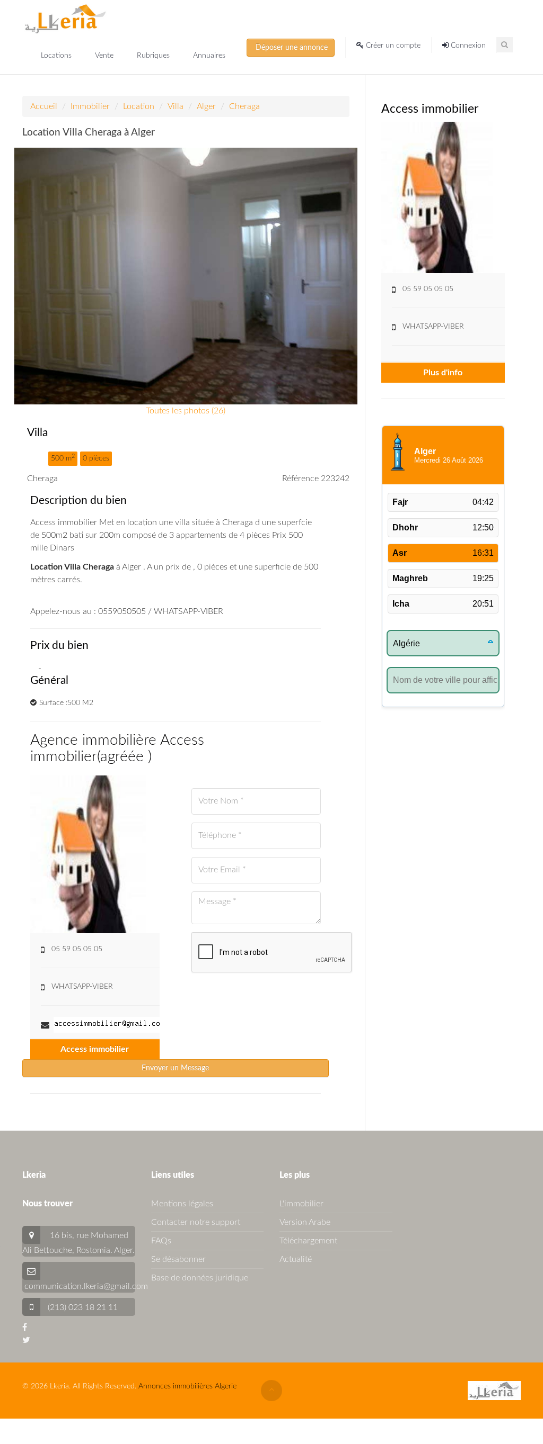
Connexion (467, 45)
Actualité (295, 1259)
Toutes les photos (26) (185, 411)
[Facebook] (24, 1327)
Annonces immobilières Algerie (187, 1386)
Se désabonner (178, 1259)
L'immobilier (301, 1203)
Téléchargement (308, 1241)
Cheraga (244, 106)
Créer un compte (392, 45)
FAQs (161, 1241)
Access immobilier (94, 1049)
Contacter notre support (195, 1222)
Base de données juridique (199, 1278)
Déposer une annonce (290, 47)
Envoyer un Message (175, 1068)
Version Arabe (304, 1222)
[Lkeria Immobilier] (65, 18)
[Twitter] (26, 1340)
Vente (105, 55)
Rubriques (154, 55)
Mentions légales (182, 1203)
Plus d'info (442, 372)
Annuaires (209, 55)
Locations (57, 55)
